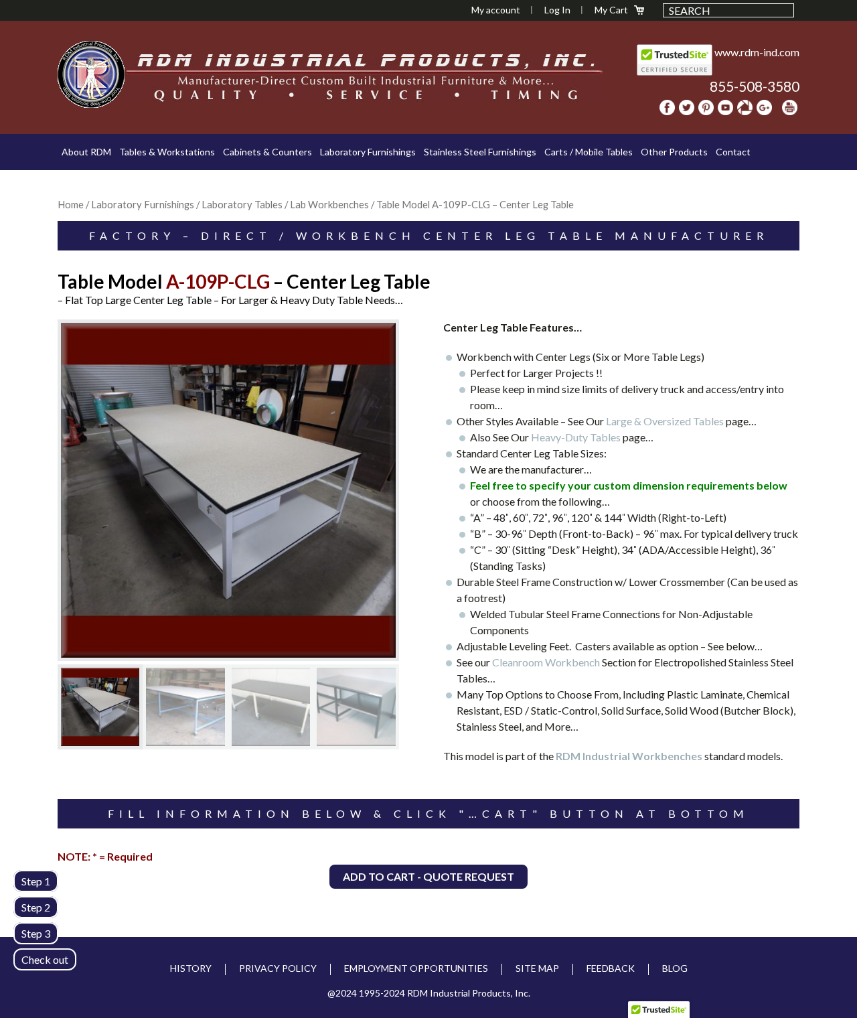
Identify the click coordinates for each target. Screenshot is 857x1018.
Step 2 (35, 907)
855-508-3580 (754, 86)
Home (71, 204)
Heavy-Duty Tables (577, 437)
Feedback (611, 968)
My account (495, 9)
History (191, 968)
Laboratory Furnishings (142, 204)
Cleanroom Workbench (546, 662)
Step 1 (35, 881)
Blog (675, 968)
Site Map (537, 968)
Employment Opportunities (416, 968)
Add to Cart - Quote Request (428, 876)
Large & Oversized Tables (666, 421)
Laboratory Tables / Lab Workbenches (285, 204)
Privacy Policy (278, 968)
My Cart (611, 9)
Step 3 (35, 933)
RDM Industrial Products (91, 74)
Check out (44, 959)
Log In (557, 9)
